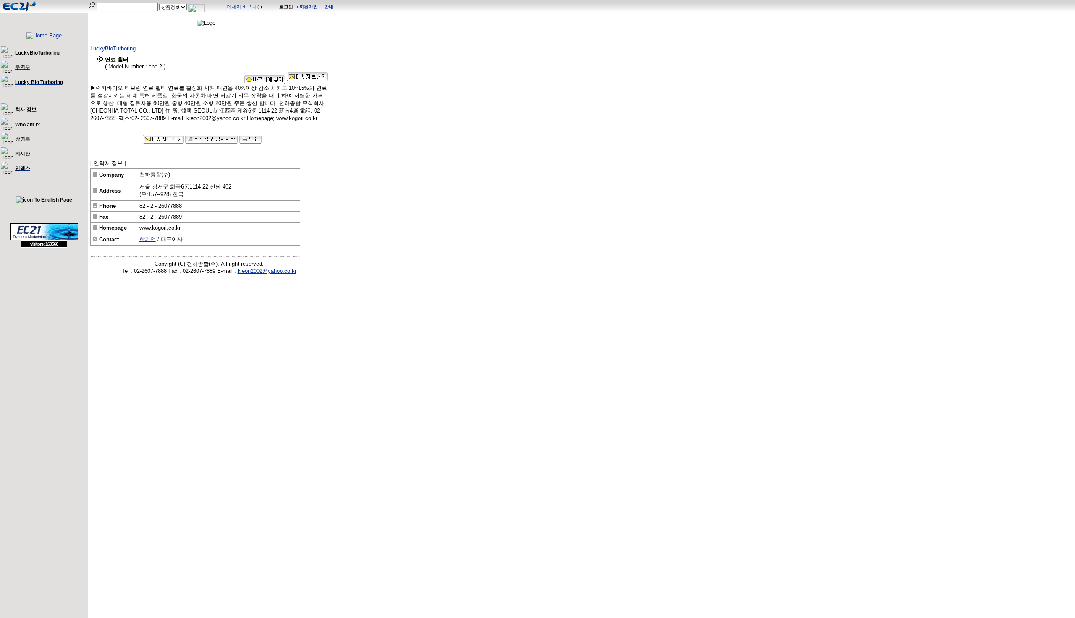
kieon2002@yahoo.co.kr (267, 271)
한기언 (147, 239)
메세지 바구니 (241, 6)
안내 (328, 6)
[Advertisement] (44, 309)
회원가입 (308, 6)
